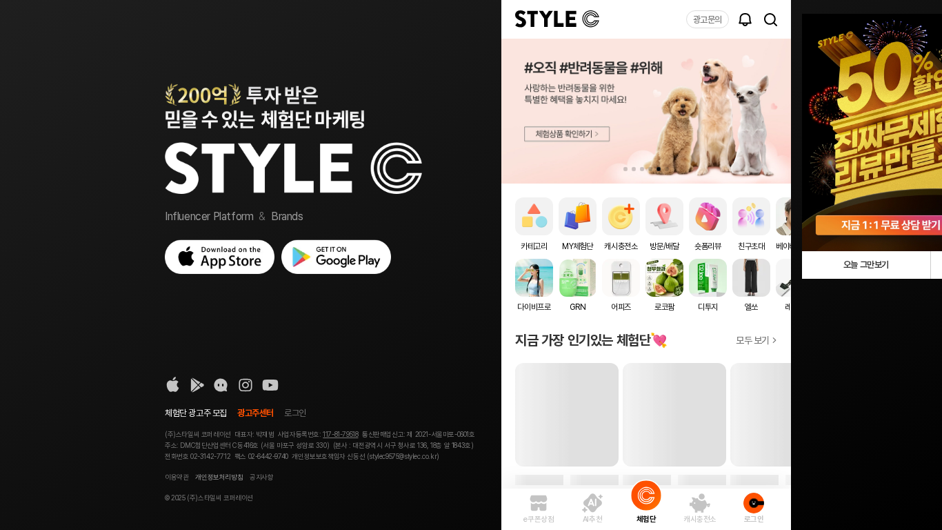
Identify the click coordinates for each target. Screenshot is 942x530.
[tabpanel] (646, 111)
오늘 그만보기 (866, 264)
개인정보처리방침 (219, 477)
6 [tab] (667, 169)
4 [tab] (650, 169)
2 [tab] (634, 169)
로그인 (295, 413)
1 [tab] (625, 169)
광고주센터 (255, 413)
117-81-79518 (340, 434)
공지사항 (261, 477)
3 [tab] (642, 169)
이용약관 (176, 477)
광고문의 (707, 19)
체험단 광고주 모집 (196, 413)
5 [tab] (658, 169)
